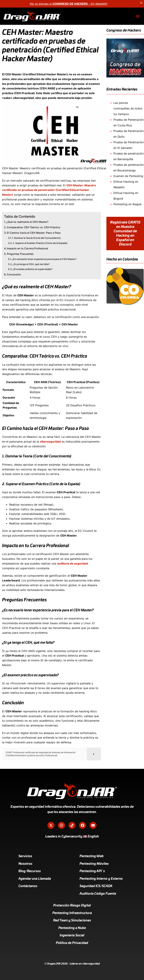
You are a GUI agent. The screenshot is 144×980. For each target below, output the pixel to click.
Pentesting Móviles (94, 863)
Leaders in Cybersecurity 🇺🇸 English (72, 836)
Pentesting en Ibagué (127, 204)
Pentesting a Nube (72, 928)
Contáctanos (27, 886)
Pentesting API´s (92, 871)
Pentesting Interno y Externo (101, 878)
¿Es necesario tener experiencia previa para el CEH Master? (44, 259)
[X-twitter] (50, 825)
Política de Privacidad (72, 943)
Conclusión (14, 274)
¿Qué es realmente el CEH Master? (27, 221)
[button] (137, 16)
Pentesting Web (92, 856)
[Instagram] (61, 825)
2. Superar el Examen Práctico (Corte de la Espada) (40, 243)
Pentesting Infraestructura (72, 913)
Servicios (25, 856)
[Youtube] (93, 825)
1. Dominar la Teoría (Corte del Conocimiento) (36, 238)
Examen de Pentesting (128, 176)
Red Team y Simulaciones (72, 920)
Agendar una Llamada (34, 878)
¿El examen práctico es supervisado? (33, 269)
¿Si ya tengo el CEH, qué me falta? (31, 264)
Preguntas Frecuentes (20, 253)
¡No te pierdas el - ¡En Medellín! (68, 3)
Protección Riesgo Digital (72, 905)
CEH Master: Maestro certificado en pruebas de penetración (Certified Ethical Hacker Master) (49, 190)
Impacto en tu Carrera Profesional (27, 248)
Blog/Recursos (29, 871)
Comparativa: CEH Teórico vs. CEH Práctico (33, 227)
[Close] (141, 3)
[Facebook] (82, 825)
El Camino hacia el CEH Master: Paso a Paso (34, 232)
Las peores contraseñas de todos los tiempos (127, 108)
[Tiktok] (72, 825)
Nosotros (25, 863)
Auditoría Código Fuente (98, 893)
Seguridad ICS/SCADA (96, 886)
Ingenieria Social (72, 935)
